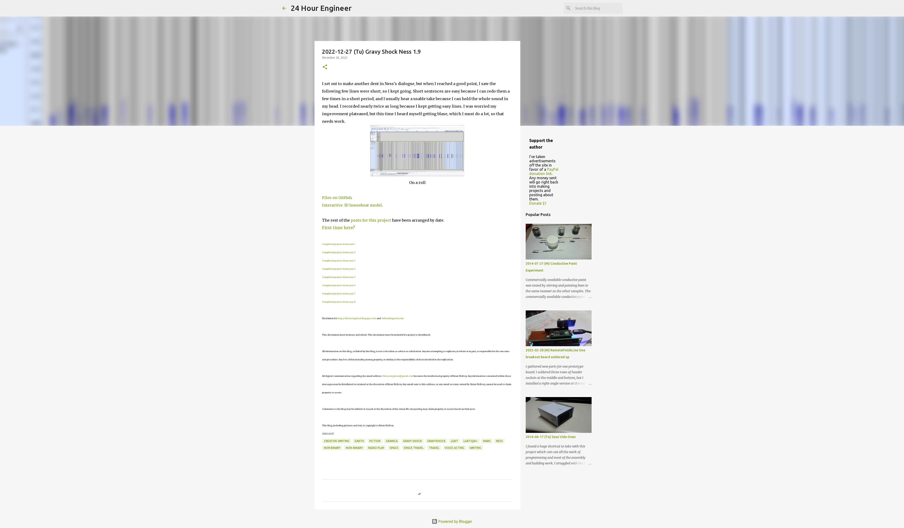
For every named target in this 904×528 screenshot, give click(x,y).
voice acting (454, 447)
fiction (374, 441)
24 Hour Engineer (321, 8)
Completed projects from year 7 (338, 293)
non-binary (354, 447)
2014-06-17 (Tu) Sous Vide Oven (551, 437)
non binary (332, 447)
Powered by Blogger (454, 521)
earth (359, 441)
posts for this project (371, 220)
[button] (325, 67)
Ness (499, 441)
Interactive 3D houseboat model (352, 205)
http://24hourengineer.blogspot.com (357, 318)
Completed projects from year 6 (338, 285)
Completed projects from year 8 (338, 302)
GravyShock (436, 441)
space (394, 447)
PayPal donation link (543, 171)
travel (434, 447)
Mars (487, 441)
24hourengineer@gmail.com (397, 376)
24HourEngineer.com (392, 318)
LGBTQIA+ (471, 441)
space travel (414, 447)
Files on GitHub (336, 197)
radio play (376, 447)
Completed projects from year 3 (338, 260)
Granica (392, 441)
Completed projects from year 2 (338, 252)
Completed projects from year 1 (338, 244)
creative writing (336, 441)
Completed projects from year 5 (338, 277)
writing (475, 447)
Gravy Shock (412, 441)
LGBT (454, 441)
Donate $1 (538, 203)
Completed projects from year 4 (338, 269)
